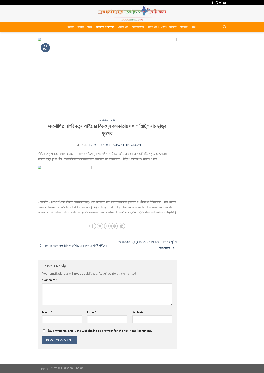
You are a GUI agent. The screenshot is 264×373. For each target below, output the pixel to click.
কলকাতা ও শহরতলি (105, 27)
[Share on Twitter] (100, 226)
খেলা (163, 27)
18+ (194, 27)
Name (47, 312)
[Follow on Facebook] (213, 2)
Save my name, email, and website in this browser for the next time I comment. (100, 330)
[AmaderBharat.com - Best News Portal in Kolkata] (132, 13)
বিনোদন (172, 27)
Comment (49, 280)
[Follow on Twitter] (220, 2)
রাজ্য (89, 27)
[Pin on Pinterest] (114, 226)
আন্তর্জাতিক (138, 27)
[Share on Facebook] (92, 226)
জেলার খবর (123, 27)
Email (91, 312)
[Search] (224, 27)
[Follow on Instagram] (217, 2)
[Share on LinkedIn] (122, 226)
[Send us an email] (224, 2)
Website (138, 312)
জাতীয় (81, 27)
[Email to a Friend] (107, 226)
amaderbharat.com (127, 145)
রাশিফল (183, 27)
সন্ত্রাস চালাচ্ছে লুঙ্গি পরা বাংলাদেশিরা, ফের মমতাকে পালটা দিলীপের (75, 245)
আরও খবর (152, 27)
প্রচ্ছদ (70, 27)
